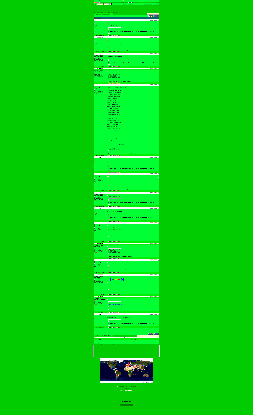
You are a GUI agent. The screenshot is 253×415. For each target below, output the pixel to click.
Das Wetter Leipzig (126, 401)
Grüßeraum (110, 12)
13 (107, 14)
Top (131, 0)
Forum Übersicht (97, 12)
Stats (158, 0)
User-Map (131, 4)
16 (111, 14)
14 (108, 14)
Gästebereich (104, 12)
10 (103, 14)
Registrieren (156, 4)
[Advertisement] (126, 8)
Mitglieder (153, 0)
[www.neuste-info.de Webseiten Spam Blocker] (126, 386)
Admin (157, 2)
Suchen (97, 0)
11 (104, 14)
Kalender (102, 0)
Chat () (124, 4)
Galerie (107, 0)
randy (109, 340)
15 (109, 14)
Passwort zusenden (148, 4)
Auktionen (126, 0)
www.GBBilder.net (116, 196)
